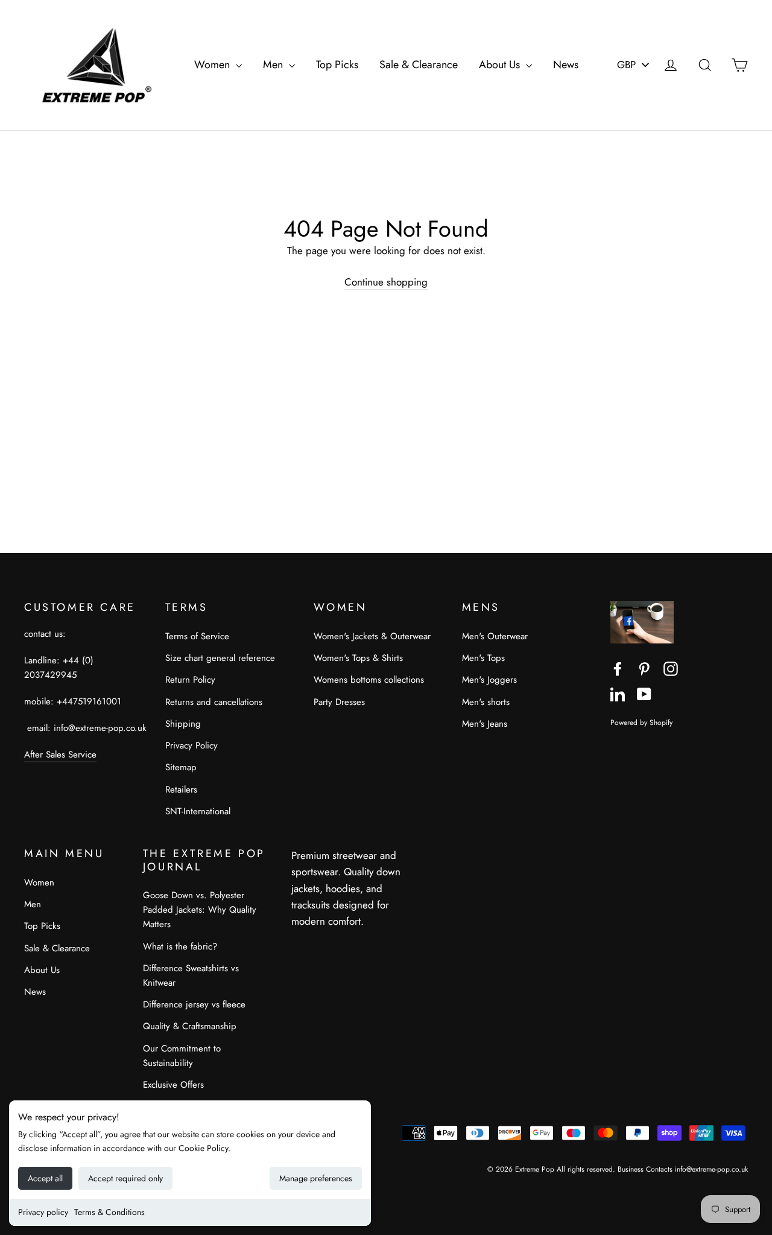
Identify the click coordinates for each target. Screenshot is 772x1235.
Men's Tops (483, 658)
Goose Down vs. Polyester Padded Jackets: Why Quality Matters (199, 910)
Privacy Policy (191, 745)
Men (274, 64)
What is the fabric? (180, 946)
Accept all (45, 1178)
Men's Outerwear (495, 636)
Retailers (181, 789)
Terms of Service (197, 636)
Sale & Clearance (418, 64)
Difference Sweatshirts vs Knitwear (191, 975)
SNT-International (197, 811)
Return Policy (190, 679)
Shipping (183, 723)
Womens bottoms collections (369, 679)
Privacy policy (43, 1212)
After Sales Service (60, 754)
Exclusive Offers (173, 1084)
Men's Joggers (489, 679)
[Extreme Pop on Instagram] (670, 668)
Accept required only (125, 1178)
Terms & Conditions (109, 1212)
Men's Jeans (484, 723)
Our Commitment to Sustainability (182, 1056)
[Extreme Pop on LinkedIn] (617, 693)
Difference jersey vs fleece (194, 1004)
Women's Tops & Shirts (358, 658)
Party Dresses (339, 702)
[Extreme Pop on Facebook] (617, 668)
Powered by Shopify (641, 722)
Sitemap (181, 767)
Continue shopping (386, 282)
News (565, 64)
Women (213, 64)
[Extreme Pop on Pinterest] (644, 668)
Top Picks (337, 64)
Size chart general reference (220, 658)
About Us (501, 64)
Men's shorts (486, 702)
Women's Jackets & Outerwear (372, 636)
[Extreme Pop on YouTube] (644, 693)
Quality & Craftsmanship (189, 1026)
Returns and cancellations (213, 702)
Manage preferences (315, 1178)
